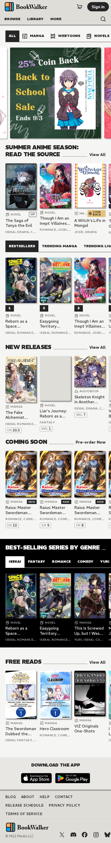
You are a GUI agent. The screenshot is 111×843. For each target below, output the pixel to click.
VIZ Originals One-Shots (86, 729)
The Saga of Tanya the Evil (18, 223)
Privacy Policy (64, 805)
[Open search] (103, 19)
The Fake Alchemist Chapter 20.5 (17, 415)
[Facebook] (85, 835)
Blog (10, 797)
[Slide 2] (55, 93)
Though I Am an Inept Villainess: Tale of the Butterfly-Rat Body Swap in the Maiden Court (54, 221)
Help (45, 797)
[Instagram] (96, 835)
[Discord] (73, 835)
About (28, 797)
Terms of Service (23, 814)
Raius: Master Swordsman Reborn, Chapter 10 (20, 510)
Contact (64, 797)
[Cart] (79, 6)
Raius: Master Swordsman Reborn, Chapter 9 (55, 510)
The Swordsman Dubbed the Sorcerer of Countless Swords (20, 731)
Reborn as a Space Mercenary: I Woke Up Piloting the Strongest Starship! (16, 324)
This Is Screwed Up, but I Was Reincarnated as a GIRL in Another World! (89, 631)
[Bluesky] (107, 835)
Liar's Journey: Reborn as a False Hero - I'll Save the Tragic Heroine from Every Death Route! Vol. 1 (54, 413)
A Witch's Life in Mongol (90, 223)
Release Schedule (24, 805)
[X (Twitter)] (62, 835)
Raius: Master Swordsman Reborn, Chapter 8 (89, 510)
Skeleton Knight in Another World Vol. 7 (89, 400)
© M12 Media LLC (19, 836)
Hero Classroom (54, 728)
